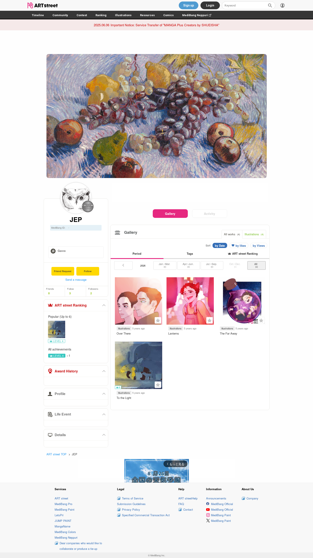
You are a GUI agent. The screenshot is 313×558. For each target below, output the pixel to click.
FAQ (181, 504)
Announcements (216, 498)
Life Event (63, 414)
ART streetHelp (187, 498)
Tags (190, 253)
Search (270, 5)
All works (232, 234)
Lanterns (173, 333)
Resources (147, 15)
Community (60, 15)
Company (252, 498)
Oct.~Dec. (235, 265)
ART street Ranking (71, 305)
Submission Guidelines (131, 504)
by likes (241, 245)
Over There (124, 333)
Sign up (188, 5)
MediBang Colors (65, 532)
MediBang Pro (63, 504)
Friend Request (62, 271)
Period (137, 253)
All (256, 265)
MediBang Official (222, 504)
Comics (168, 15)
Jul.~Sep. (212, 265)
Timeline (38, 15)
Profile (60, 393)
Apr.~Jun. (188, 265)
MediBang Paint (64, 509)
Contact (188, 509)
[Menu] (282, 5)
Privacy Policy (131, 509)
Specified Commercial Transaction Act (146, 515)
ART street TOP (56, 454)
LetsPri (59, 515)
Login (210, 5)
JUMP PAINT (63, 521)
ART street (61, 498)
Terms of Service (132, 498)
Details (60, 434)
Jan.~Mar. (165, 265)
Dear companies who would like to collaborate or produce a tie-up (81, 546)
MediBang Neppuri (199, 15)
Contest (82, 15)
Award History (66, 371)
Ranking (101, 15)
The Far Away (228, 333)
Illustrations (123, 15)
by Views (259, 245)
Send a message (75, 279)
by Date (220, 245)
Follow (88, 271)
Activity (209, 213)
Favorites (158, 320)
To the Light (124, 398)
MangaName (62, 526)
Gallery (170, 213)
